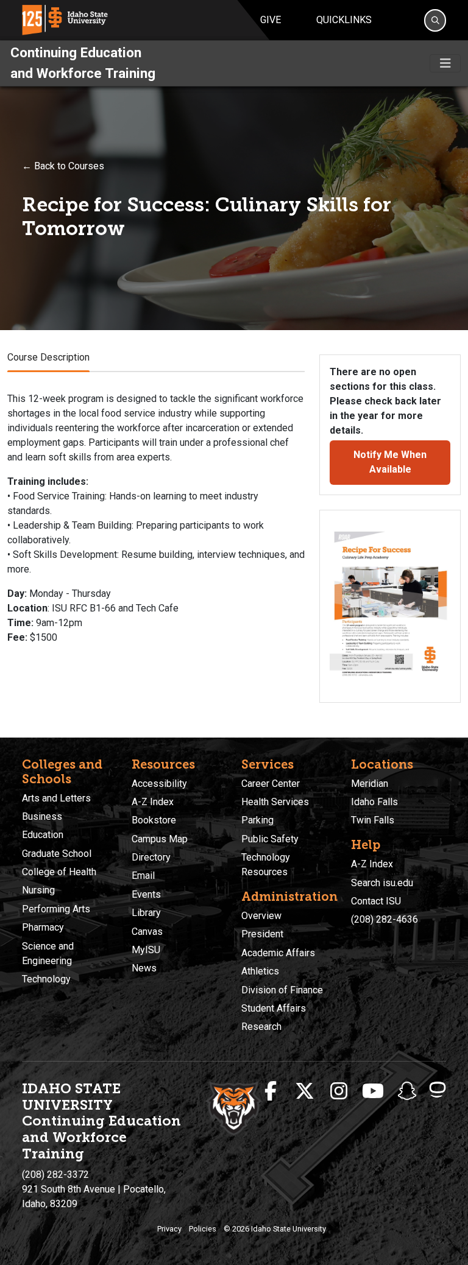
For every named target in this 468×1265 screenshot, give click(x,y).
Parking (257, 820)
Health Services (275, 802)
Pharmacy (43, 927)
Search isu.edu (382, 883)
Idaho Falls (374, 802)
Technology (46, 979)
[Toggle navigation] (445, 63)
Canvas (147, 931)
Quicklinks (344, 20)
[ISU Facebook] (270, 1091)
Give (270, 20)
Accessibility (159, 783)
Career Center (270, 783)
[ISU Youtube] (373, 1091)
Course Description (48, 357)
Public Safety (270, 839)
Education (42, 834)
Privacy (169, 1228)
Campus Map (160, 839)
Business (42, 816)
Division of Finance (282, 990)
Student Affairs (273, 1008)
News (144, 968)
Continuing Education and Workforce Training (82, 62)
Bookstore (154, 820)
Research (261, 1026)
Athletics (260, 971)
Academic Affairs (278, 953)
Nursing (38, 890)
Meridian (369, 783)
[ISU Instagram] (339, 1091)
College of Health (59, 872)
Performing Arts (56, 909)
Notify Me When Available (390, 462)
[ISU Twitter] (304, 1091)
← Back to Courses (63, 166)
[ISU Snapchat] (407, 1091)
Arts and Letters (56, 798)
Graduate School (56, 853)
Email (143, 875)
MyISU (146, 950)
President (262, 934)
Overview (261, 915)
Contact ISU (376, 901)
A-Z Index (153, 802)
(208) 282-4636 (384, 919)
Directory (151, 857)
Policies (202, 1228)
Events (146, 894)
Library (146, 912)
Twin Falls (372, 820)
